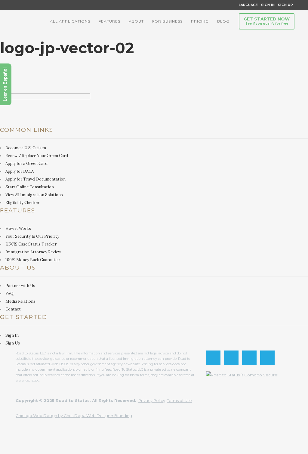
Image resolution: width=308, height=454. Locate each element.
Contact (13, 309)
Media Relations (20, 301)
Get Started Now (267, 21)
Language (247, 5)
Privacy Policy (151, 400)
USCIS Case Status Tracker (31, 244)
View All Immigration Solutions (34, 194)
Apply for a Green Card (26, 163)
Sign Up (284, 5)
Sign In (268, 5)
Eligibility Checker (22, 202)
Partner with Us (20, 285)
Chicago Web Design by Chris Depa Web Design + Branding (74, 415)
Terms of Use (179, 400)
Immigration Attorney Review (33, 252)
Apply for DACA (19, 171)
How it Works (18, 228)
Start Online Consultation (29, 187)
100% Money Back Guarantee (32, 259)
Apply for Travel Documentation (35, 179)
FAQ (9, 293)
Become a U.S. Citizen (25, 147)
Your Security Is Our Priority (32, 236)
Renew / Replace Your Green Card (36, 155)
